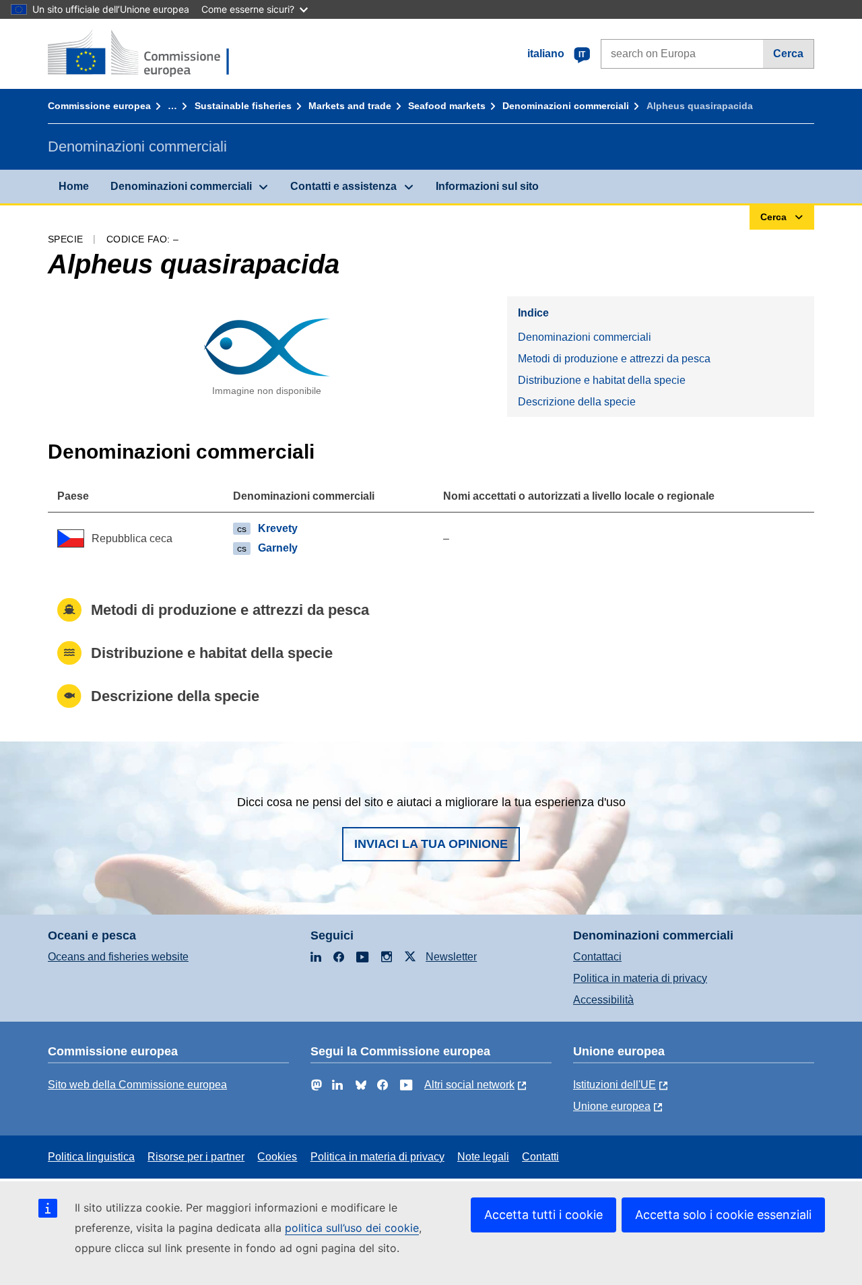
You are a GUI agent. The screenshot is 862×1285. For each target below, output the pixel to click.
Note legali (483, 1156)
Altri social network (469, 1084)
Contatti (540, 1156)
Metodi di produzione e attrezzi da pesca (614, 358)
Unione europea (612, 1106)
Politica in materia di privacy (640, 978)
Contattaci (597, 956)
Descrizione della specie (577, 401)
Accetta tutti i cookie (543, 1215)
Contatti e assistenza (343, 186)
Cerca (788, 53)
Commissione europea (99, 105)
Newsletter (451, 956)
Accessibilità (603, 1000)
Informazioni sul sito (487, 186)
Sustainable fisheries (243, 105)
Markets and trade (349, 105)
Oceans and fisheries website (118, 956)
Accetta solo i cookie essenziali (723, 1215)
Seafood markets (447, 105)
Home (74, 186)
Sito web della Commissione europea (137, 1084)
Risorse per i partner (195, 1156)
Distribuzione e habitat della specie (602, 380)
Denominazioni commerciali (565, 105)
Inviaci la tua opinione (431, 844)
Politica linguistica (91, 1156)
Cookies (277, 1156)
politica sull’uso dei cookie (352, 1227)
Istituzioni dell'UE (614, 1084)
